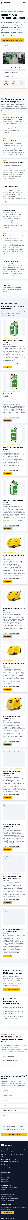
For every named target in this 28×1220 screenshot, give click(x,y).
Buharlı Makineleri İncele (11, 989)
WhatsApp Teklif (7, 367)
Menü (24, 2)
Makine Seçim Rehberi (8, 1056)
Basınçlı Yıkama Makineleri (12, 72)
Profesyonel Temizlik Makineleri (9, 1198)
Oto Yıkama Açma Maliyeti (10, 1060)
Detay (5, 364)
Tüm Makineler (9, 76)
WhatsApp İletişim (7, 1212)
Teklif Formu (4, 1179)
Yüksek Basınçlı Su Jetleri (7, 1194)
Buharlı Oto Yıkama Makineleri (13, 67)
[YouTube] (2, 1168)
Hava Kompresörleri (6, 1196)
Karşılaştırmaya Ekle (14, 364)
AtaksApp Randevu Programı (7, 1218)
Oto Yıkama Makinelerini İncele (12, 40)
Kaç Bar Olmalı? (7, 1065)
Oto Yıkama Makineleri (7, 1190)
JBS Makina (5, 3)
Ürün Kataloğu (5, 1175)
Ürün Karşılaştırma (6, 1177)
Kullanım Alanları (5, 1181)
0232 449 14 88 (12, 1159)
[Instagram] (9, 1168)
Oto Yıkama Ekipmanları (7, 1200)
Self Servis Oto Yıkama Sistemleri (9, 1192)
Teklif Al (5, 45)
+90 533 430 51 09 (13, 1161)
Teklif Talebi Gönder (14, 1134)
